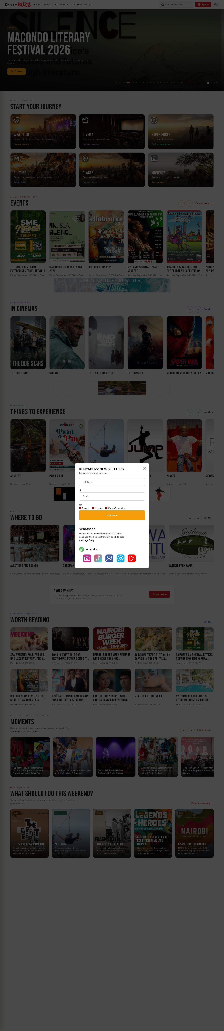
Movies (98, 508)
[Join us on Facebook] (109, 558)
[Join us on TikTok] (98, 558)
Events (85, 508)
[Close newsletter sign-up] (144, 469)
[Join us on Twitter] (120, 558)
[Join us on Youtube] (132, 558)
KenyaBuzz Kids (116, 508)
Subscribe (112, 515)
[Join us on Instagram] (87, 558)
